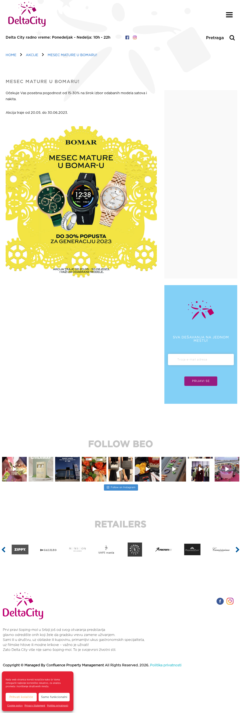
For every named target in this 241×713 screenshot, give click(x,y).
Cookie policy (15, 706)
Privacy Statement (34, 706)
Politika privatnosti (57, 706)
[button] (3, 549)
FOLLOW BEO (120, 444)
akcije (32, 55)
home (11, 55)
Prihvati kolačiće (21, 697)
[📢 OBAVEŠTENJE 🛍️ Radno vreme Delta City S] (67, 469)
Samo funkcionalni (54, 697)
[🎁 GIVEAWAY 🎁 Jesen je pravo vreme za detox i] (41, 469)
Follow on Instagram (123, 487)
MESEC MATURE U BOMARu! (72, 55)
